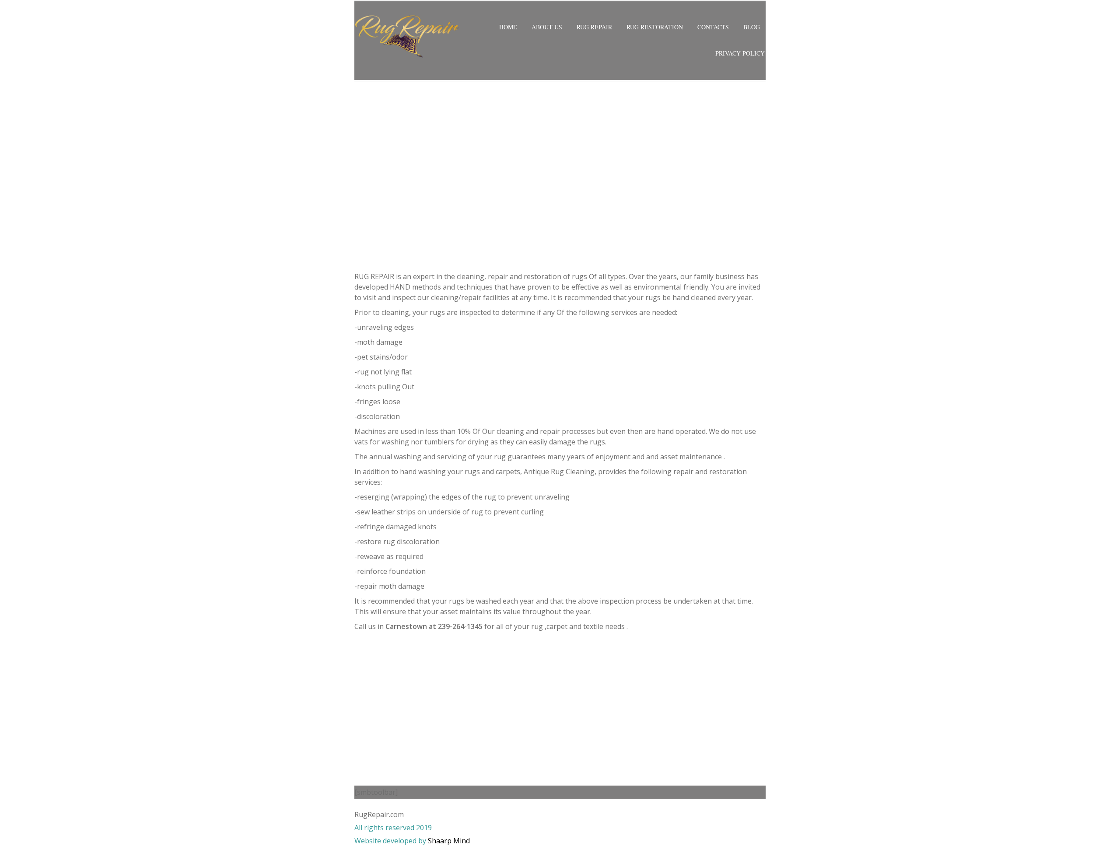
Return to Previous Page (728, 94)
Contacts (713, 27)
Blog (751, 27)
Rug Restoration (654, 27)
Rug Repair (594, 27)
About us (547, 27)
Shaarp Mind (449, 841)
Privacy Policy (740, 53)
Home (508, 27)
